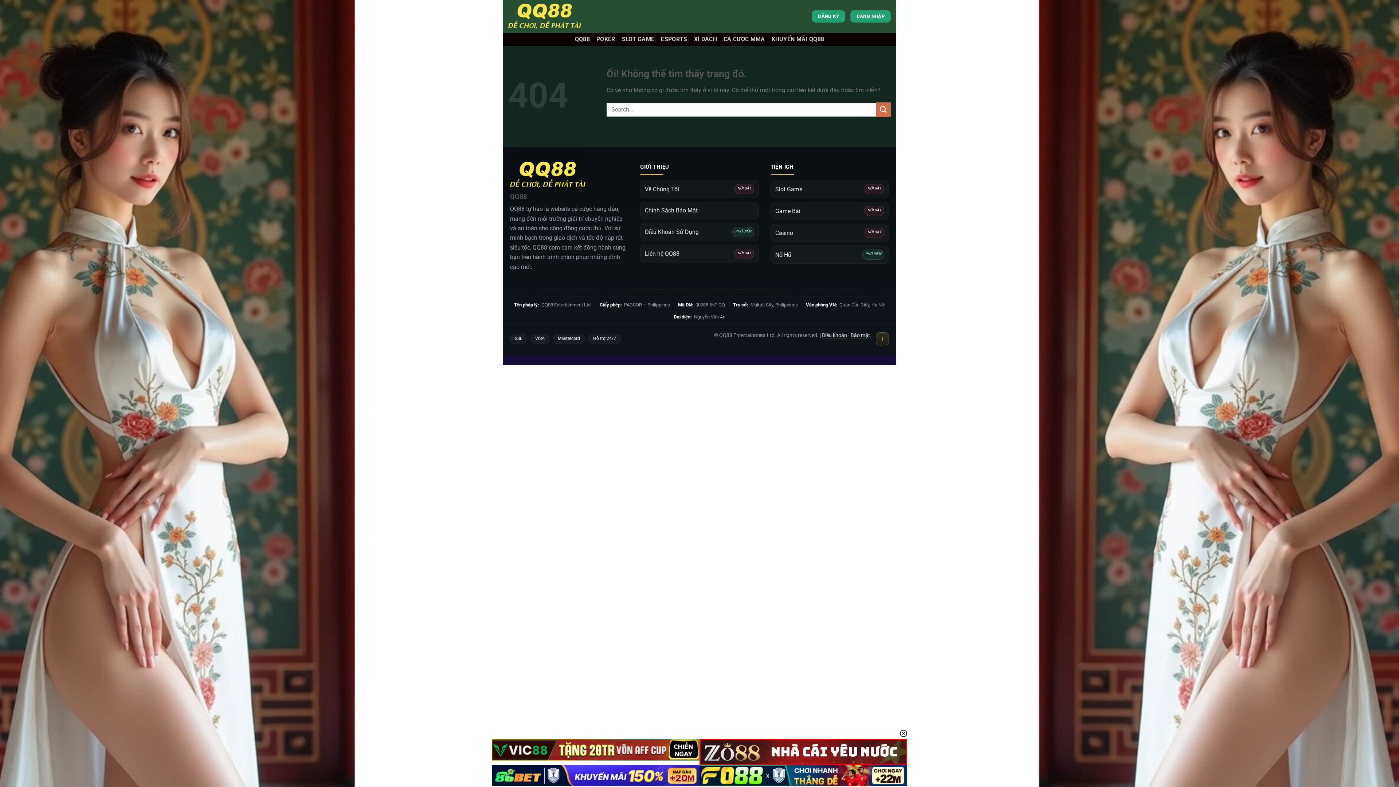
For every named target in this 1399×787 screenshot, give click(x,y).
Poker (605, 39)
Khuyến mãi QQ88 (798, 39)
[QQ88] (544, 16)
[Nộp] (883, 109)
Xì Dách (705, 39)
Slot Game (638, 39)
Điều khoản (834, 335)
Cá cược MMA (744, 39)
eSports (674, 39)
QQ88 (582, 39)
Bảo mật (860, 335)
